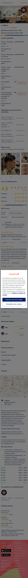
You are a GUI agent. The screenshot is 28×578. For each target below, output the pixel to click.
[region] (14, 289)
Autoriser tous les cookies (14, 299)
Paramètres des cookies (14, 304)
